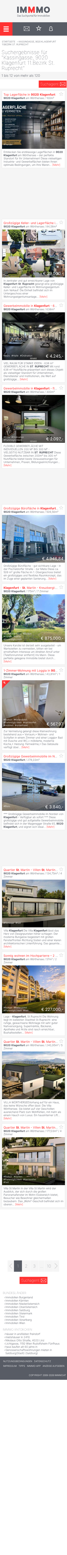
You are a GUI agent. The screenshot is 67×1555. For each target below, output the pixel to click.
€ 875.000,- (52, 638)
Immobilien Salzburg (17, 1310)
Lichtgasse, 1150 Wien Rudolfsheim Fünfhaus (32, 1343)
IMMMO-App (34, 1366)
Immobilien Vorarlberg (18, 1319)
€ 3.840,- (54, 806)
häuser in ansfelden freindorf (22, 1333)
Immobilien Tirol (14, 1316)
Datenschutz (42, 1361)
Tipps (22, 1366)
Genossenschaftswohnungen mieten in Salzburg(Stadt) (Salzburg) (28, 1351)
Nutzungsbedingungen (17, 1361)
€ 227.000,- (52, 1009)
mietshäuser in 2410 (17, 1337)
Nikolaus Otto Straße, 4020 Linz (24, 1340)
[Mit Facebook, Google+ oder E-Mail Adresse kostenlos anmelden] (51, 29)
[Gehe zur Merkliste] (39, 29)
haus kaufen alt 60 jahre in (21, 1346)
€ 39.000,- (53, 273)
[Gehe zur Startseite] (33, 16)
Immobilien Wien (15, 1323)
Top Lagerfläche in (29, 94)
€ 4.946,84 (52, 558)
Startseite (8, 41)
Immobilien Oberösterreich (21, 1307)
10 (49, 1266)
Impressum (10, 1366)
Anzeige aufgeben (53, 1366)
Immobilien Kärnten (17, 1300)
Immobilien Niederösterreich (22, 1303)
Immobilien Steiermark (18, 1313)
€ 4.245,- (54, 356)
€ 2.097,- (54, 438)
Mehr (56, 164)
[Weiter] (56, 1266)
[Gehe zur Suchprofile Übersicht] (27, 29)
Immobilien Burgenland (19, 1297)
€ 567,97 (55, 724)
